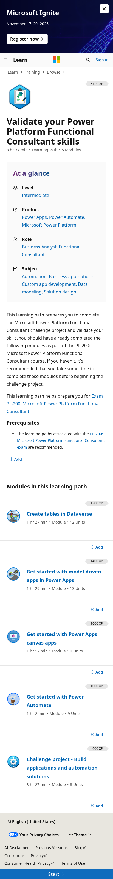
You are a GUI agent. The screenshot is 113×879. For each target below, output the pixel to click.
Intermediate (35, 195)
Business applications (71, 276)
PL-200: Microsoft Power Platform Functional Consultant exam (61, 440)
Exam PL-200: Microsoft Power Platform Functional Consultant (55, 403)
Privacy (37, 855)
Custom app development (49, 284)
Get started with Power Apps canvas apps (62, 638)
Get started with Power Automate (55, 701)
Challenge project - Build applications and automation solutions (62, 768)
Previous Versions (51, 847)
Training (32, 72)
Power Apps (34, 217)
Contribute (14, 855)
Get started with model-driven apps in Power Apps (64, 576)
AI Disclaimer (16, 847)
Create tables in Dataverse (59, 513)
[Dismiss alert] (104, 8)
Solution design (60, 292)
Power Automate (66, 217)
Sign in (102, 59)
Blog (78, 847)
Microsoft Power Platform (49, 225)
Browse (53, 72)
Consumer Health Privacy (27, 863)
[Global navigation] (5, 60)
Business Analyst (39, 247)
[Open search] (88, 60)
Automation (34, 276)
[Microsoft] (56, 59)
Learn (13, 72)
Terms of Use (73, 863)
